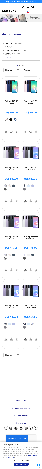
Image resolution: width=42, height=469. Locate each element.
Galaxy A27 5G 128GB (30, 102)
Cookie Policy (10, 457)
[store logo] (9, 6)
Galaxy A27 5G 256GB (11, 102)
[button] (31, 12)
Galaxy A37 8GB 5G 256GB (31, 238)
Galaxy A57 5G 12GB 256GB (30, 307)
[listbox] (11, 120)
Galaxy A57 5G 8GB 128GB (11, 307)
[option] (6, 119)
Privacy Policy (32, 455)
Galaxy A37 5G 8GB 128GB (11, 238)
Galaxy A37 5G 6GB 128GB (11, 169)
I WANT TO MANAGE (21, 460)
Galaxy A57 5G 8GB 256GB (30, 169)
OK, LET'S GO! (21, 464)
